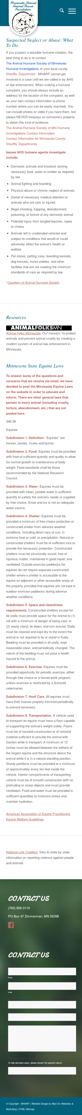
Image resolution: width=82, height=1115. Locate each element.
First (10, 977)
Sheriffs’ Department (20, 73)
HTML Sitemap (26, 1109)
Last (10, 992)
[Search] (59, 11)
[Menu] (70, 11)
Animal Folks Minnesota (23, 333)
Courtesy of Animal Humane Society (33, 282)
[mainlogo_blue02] (34, 19)
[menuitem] (59, 11)
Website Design (39, 1103)
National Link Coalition (22, 852)
